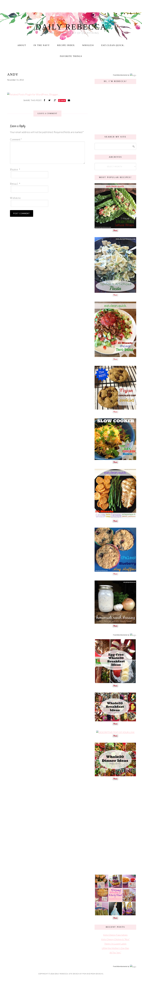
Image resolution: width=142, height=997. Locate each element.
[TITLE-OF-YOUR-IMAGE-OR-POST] (115, 682)
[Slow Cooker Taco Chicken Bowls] (115, 458)
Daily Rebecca (71, 27)
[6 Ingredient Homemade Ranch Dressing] (115, 622)
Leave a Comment (47, 113)
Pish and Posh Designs (93, 974)
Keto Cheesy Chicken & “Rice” (115, 939)
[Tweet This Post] (50, 100)
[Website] (46, 198)
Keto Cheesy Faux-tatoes (115, 934)
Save (63, 100)
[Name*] (46, 169)
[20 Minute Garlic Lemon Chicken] (115, 517)
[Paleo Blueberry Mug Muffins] (115, 570)
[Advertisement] (115, 826)
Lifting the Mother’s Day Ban (115, 948)
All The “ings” (115, 952)
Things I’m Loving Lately (115, 943)
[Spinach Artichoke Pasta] (115, 291)
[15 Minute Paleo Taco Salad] (115, 355)
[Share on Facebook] (45, 100)
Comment (16, 139)
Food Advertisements (120, 75)
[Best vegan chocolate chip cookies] (115, 408)
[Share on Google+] (55, 100)
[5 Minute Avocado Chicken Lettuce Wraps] (115, 226)
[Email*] (46, 183)
